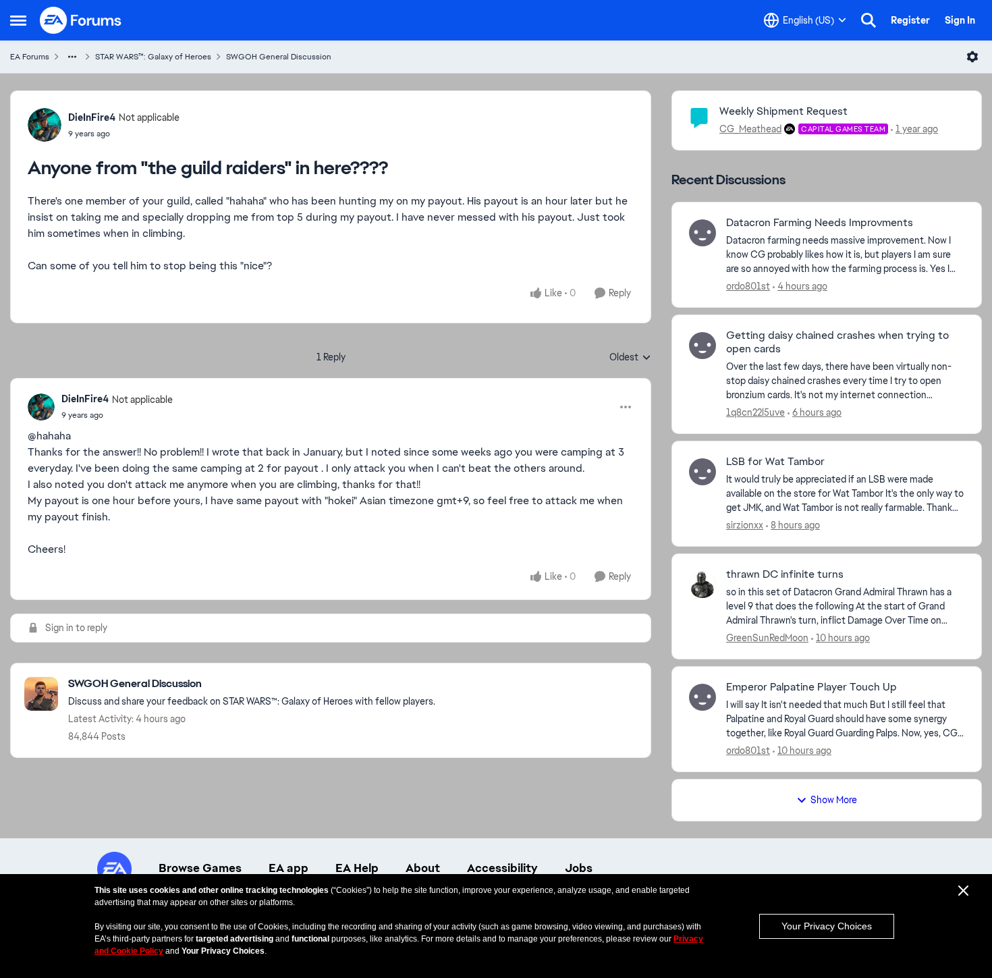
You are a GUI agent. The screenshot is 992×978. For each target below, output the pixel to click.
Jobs (579, 868)
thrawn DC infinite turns (785, 574)
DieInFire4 (91, 117)
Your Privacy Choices (826, 926)
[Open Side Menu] (18, 20)
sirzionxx (744, 525)
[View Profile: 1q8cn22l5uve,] (702, 345)
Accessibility (502, 868)
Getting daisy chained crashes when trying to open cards (837, 342)
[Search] (868, 20)
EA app (288, 868)
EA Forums (29, 56)
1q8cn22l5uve (755, 412)
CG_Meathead (750, 129)
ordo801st (748, 286)
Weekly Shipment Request (783, 111)
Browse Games (200, 868)
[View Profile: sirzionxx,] (702, 471)
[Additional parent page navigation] (72, 56)
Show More (833, 800)
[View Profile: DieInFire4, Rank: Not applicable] (44, 125)
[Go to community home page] (81, 20)
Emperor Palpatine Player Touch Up (811, 687)
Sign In (960, 20)
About (423, 868)
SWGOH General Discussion (278, 56)
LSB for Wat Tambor (775, 461)
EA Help (357, 868)
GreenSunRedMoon (767, 638)
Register (910, 20)
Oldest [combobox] (630, 357)
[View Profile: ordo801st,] (702, 232)
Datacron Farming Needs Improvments (819, 222)
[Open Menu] (972, 56)
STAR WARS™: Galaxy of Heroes (153, 56)
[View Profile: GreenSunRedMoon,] (702, 584)
